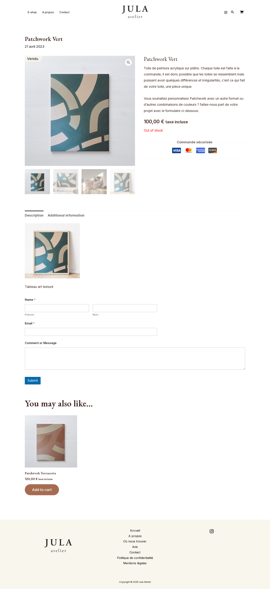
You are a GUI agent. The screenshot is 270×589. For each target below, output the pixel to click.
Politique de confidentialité (135, 558)
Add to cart (42, 490)
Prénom (29, 314)
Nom (95, 314)
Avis (135, 547)
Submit (33, 380)
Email (30, 323)
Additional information (66, 215)
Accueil (135, 530)
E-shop (32, 12)
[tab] (34, 215)
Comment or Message (41, 343)
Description (34, 215)
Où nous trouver (135, 541)
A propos (48, 12)
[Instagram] (225, 12)
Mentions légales (135, 563)
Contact (64, 12)
